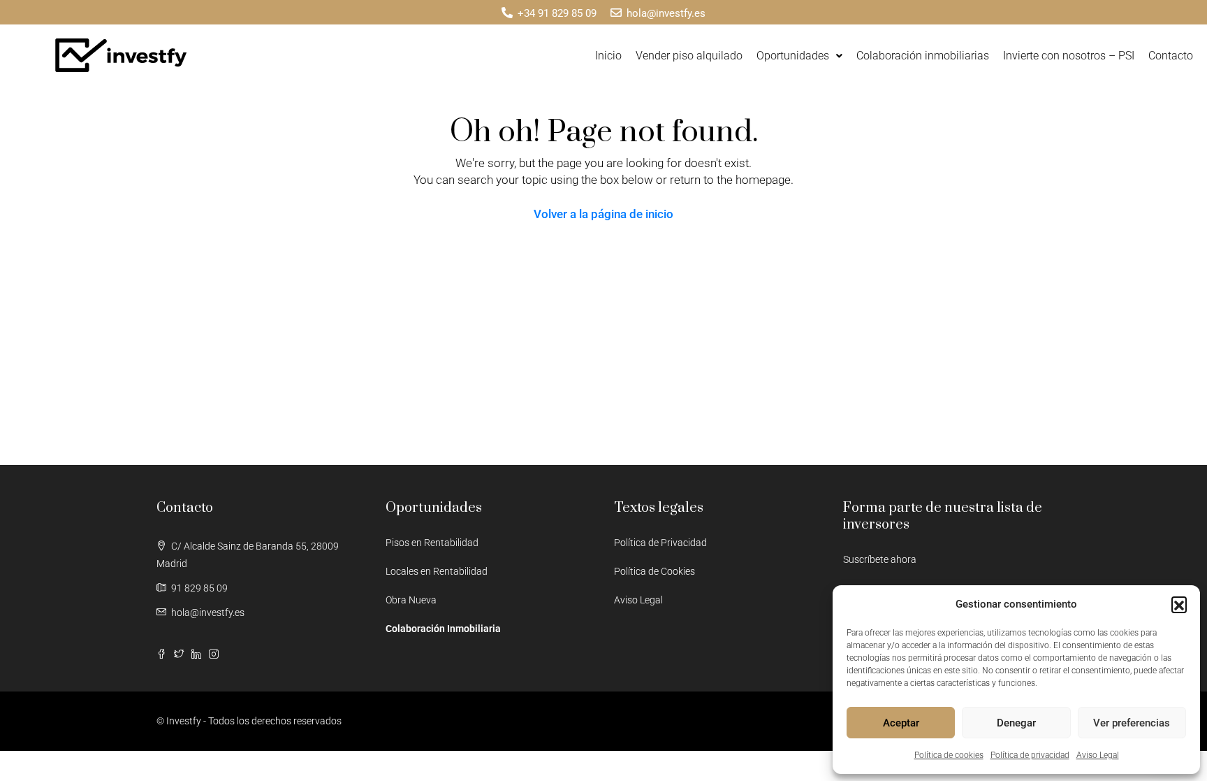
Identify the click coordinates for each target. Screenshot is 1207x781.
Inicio (608, 55)
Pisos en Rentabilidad (432, 542)
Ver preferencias (1131, 723)
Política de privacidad (1029, 755)
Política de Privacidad (660, 542)
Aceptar (901, 723)
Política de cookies (948, 755)
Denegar (1016, 723)
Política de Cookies (654, 571)
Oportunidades (792, 55)
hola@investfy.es (207, 612)
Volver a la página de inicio (603, 214)
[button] (1179, 604)
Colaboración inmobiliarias (922, 55)
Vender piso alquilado (689, 55)
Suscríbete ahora (879, 559)
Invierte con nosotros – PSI (1068, 55)
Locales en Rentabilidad (437, 571)
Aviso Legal (1097, 755)
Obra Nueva (411, 600)
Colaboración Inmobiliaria (443, 628)
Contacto (1170, 55)
